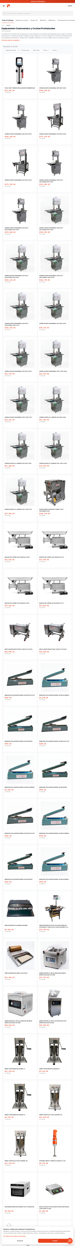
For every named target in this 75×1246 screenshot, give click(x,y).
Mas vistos (36, 50)
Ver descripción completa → (11, 40)
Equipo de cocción (22, 20)
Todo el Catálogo (8, 20)
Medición (43, 20)
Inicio (3, 25)
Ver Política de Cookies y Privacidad (14, 1236)
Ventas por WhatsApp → (38, 1)
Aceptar (55, 1241)
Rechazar (20, 1241)
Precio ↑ (46, 50)
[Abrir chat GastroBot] (70, 1241)
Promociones (25, 50)
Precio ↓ (55, 50)
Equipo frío (34, 20)
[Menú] (4, 6)
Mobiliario (52, 20)
